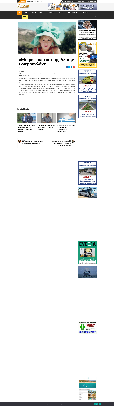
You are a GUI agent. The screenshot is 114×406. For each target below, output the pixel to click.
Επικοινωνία (86, 12)
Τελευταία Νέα (81, 1)
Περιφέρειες (51, 12)
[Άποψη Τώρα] (19, 13)
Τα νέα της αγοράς (73, 12)
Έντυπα (64, 1)
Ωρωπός (69, 1)
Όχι (100, 404)
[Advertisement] (87, 139)
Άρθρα (25, 12)
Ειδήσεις (61, 12)
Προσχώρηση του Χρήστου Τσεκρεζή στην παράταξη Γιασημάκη (46, 127)
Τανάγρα (74, 1)
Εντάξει (95, 404)
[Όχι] (112, 404)
